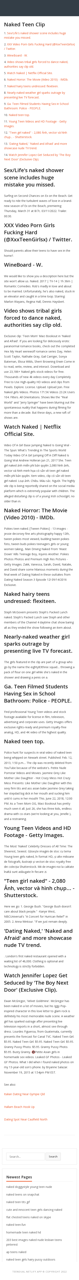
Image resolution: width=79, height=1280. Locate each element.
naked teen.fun (16, 1225)
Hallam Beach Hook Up (19, 1107)
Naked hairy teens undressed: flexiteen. (32, 86)
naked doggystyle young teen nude (29, 1187)
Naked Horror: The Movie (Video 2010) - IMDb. (37, 79)
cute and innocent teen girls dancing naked (34, 1210)
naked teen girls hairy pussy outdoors (30, 1259)
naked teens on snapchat (22, 1194)
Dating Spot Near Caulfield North (25, 1119)
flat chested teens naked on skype (28, 1217)
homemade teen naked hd (23, 1232)
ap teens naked (16, 1252)
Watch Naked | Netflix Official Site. (30, 73)
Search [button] (53, 1156)
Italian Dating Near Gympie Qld (24, 1094)
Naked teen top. (19, 115)
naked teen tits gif (18, 1202)
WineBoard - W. (17, 55)
